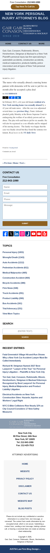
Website (25, 471)
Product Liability (13, 298)
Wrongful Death (13, 257)
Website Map (25, 501)
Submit (25, 223)
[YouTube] (33, 233)
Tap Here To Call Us (25, 6)
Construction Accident (16, 278)
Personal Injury (13, 252)
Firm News (10, 288)
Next (22, 162)
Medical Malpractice (15, 273)
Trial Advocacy (12, 308)
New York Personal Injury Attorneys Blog (25, 31)
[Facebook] (5, 233)
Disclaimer (25, 486)
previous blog (22, 111)
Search (25, 337)
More (42, 44)
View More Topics (11, 314)
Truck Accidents (13, 293)
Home (8, 44)
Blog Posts (25, 508)
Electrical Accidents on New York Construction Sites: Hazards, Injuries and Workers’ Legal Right (22, 397)
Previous (7, 162)
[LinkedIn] (16, 233)
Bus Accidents (12, 303)
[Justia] (28, 233)
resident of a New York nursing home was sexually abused (24, 103)
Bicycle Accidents (14, 283)
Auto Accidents (13, 262)
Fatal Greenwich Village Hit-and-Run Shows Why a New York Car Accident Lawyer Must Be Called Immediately (25, 357)
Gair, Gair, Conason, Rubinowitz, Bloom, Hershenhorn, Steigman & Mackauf (25, 540)
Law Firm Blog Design (24, 549)
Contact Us (24, 44)
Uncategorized (13, 148)
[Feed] (22, 233)
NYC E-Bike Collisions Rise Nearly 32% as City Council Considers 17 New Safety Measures (23, 409)
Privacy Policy (25, 479)
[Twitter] (11, 233)
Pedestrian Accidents (15, 268)
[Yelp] (44, 233)
